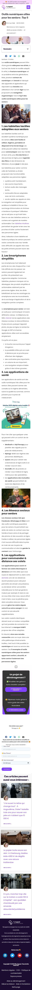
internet (8, 318)
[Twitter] (12, 955)
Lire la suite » (7, 823)
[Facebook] (27, 955)
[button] (28, 7)
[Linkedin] (5, 955)
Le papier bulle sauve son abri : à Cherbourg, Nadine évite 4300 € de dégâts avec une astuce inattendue (15, 856)
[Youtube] (19, 955)
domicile (5, 578)
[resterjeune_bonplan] (16, 428)
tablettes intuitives (22, 223)
